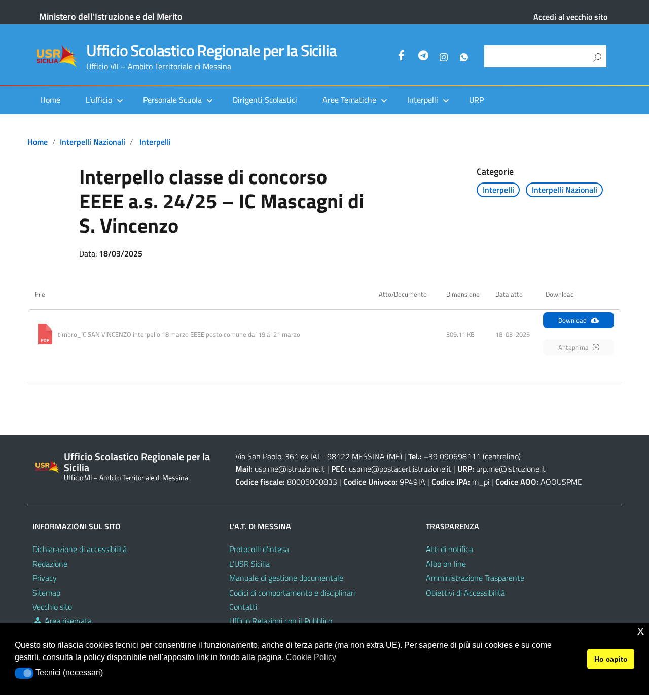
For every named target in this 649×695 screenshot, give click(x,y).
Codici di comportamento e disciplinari (292, 593)
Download (572, 320)
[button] (24, 673)
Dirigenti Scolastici (265, 100)
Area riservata (67, 621)
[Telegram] (423, 56)
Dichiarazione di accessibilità (79, 549)
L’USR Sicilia (249, 564)
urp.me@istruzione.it (511, 469)
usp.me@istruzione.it (290, 469)
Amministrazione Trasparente (475, 578)
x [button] (640, 630)
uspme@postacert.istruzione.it (400, 469)
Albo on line (446, 564)
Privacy (44, 578)
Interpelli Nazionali (92, 142)
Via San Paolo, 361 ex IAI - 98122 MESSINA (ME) (318, 456)
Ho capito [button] (611, 659)
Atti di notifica (449, 549)
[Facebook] (403, 56)
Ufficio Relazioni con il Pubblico (280, 621)
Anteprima (573, 347)
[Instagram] (444, 56)
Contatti (243, 607)
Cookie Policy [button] (311, 657)
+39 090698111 (452, 456)
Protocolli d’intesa (259, 549)
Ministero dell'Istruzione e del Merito (111, 16)
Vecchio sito (52, 607)
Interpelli (155, 142)
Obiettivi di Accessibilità (465, 593)
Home (50, 100)
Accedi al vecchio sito (570, 17)
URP (476, 100)
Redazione (49, 564)
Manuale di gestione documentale (286, 578)
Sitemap (46, 593)
